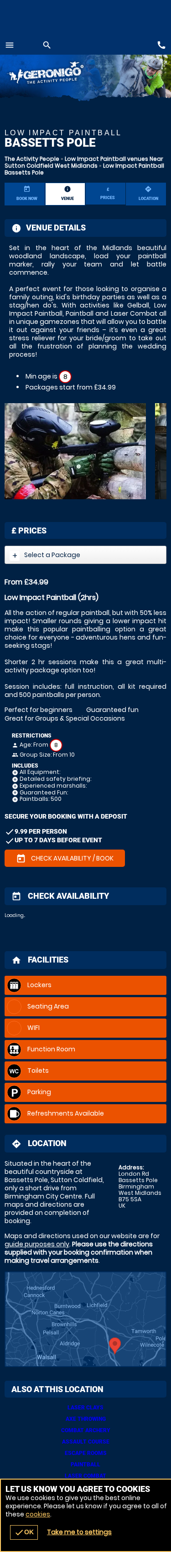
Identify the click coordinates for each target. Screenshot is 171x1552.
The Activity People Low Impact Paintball (57, 74)
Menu (10, 45)
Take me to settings (79, 1532)
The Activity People (32, 159)
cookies (38, 1514)
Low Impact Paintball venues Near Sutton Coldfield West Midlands (84, 162)
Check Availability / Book (65, 859)
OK (24, 1532)
